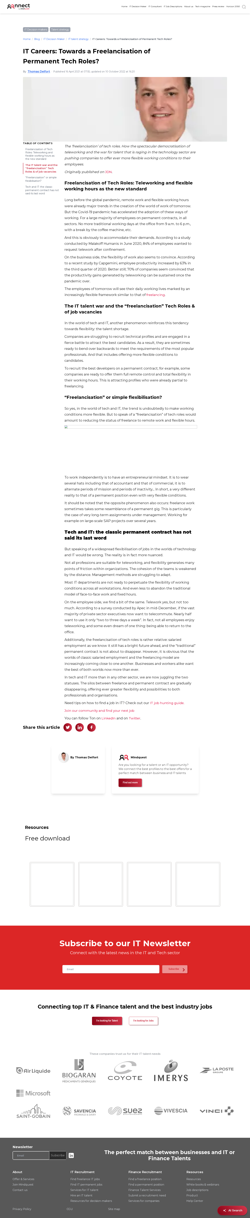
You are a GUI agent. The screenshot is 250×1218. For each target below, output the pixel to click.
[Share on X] (67, 727)
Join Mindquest (23, 1184)
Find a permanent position (146, 1184)
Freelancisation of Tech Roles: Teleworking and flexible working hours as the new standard (39, 154)
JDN (108, 172)
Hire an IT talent (81, 1195)
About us (188, 6)
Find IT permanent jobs (86, 1184)
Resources (193, 1179)
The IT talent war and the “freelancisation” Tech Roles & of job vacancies (41, 168)
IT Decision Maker (137, 6)
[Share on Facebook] (91, 727)
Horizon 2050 (233, 6)
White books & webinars (202, 1184)
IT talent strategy (78, 39)
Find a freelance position (145, 1179)
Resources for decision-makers (91, 1201)
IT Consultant (155, 6)
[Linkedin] (71, 1155)
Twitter (134, 718)
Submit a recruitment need (147, 1195)
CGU (70, 1209)
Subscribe (58, 1155)
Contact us (20, 1190)
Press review (218, 6)
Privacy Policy (22, 1209)
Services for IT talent (84, 1190)
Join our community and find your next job (99, 711)
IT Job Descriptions (173, 6)
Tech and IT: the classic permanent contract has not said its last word (42, 190)
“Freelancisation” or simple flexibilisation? (41, 179)
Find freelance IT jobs (85, 1179)
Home (124, 6)
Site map (114, 1209)
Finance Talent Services (144, 1190)
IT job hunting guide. (167, 703)
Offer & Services (23, 1179)
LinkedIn (109, 718)
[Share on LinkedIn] (79, 727)
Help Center (194, 1201)
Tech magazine (202, 6)
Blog (37, 39)
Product (192, 1195)
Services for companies (143, 1201)
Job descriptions (197, 1190)
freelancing (155, 295)
